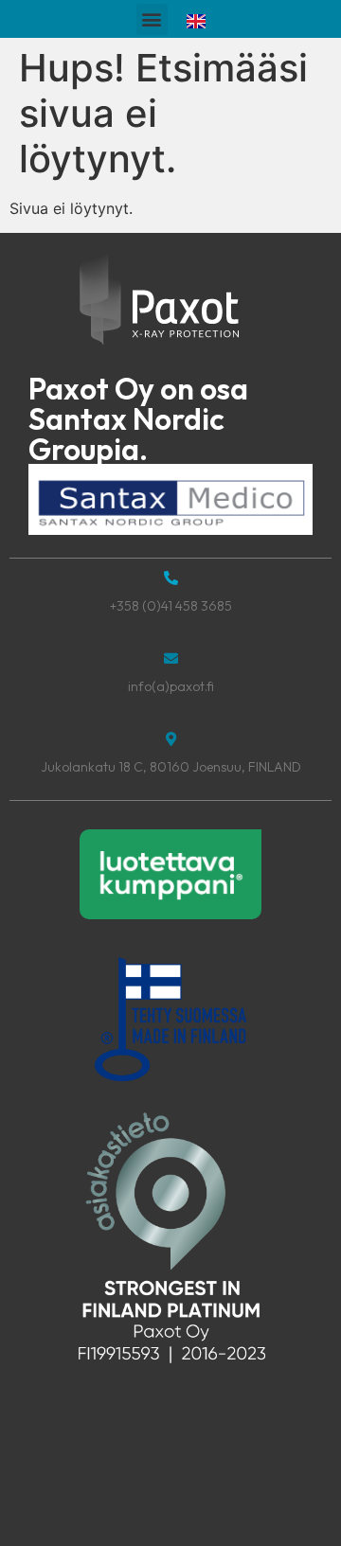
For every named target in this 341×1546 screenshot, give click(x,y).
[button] (152, 19)
